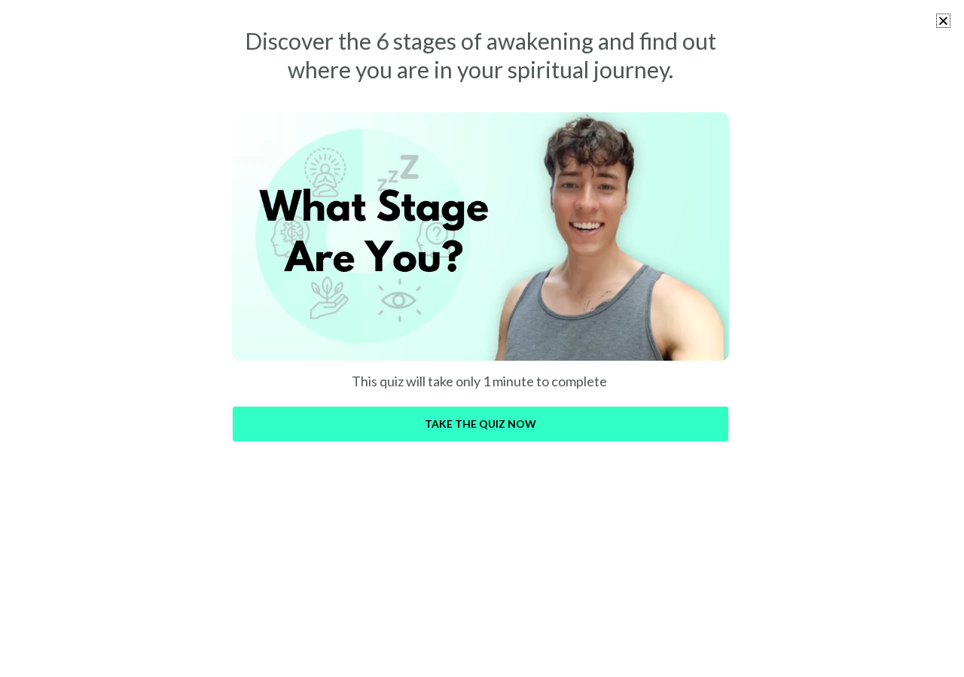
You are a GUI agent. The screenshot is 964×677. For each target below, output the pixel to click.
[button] (943, 20)
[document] (482, 338)
